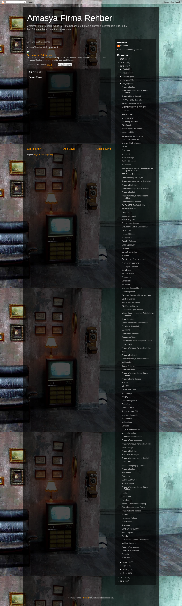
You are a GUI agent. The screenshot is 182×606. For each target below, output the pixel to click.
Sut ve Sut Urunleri (129, 480)
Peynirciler (126, 476)
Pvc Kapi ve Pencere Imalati (133, 259)
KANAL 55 (126, 397)
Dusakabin (126, 277)
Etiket (124, 147)
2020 (122, 59)
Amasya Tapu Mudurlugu (132, 440)
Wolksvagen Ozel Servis (132, 129)
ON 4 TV (125, 212)
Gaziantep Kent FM (130, 121)
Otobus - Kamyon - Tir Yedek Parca (136, 295)
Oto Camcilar (127, 125)
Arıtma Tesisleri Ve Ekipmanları (40, 55)
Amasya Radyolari (129, 185)
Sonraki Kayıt (34, 148)
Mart (125, 566)
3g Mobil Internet (129, 161)
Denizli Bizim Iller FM (130, 139)
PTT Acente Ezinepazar (131, 174)
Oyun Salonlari (128, 319)
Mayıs (125, 84)
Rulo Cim (125, 500)
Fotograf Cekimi (128, 234)
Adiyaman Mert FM (130, 411)
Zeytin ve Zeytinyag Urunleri (133, 465)
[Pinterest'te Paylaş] (70, 64)
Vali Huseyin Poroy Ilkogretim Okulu (137, 341)
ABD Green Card (129, 390)
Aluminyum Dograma (130, 263)
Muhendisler (127, 422)
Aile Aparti (126, 525)
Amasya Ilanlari (128, 87)
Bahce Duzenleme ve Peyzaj (134, 504)
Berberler (125, 248)
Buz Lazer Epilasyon (130, 455)
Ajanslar (125, 111)
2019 (122, 63)
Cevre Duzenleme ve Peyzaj (133, 507)
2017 (122, 578)
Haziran (126, 80)
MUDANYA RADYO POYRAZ (134, 107)
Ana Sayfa (69, 148)
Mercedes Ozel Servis (131, 302)
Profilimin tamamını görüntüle (129, 49)
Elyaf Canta (127, 462)
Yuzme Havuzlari (129, 433)
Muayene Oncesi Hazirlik (132, 288)
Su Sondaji (126, 165)
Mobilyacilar (127, 362)
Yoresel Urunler (128, 483)
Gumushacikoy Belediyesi (132, 178)
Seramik (125, 426)
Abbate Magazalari (129, 400)
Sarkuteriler (126, 281)
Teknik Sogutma (128, 219)
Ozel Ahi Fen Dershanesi (132, 437)
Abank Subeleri (128, 408)
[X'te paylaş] (64, 64)
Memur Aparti (127, 532)
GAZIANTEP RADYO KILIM (133, 205)
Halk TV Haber (128, 274)
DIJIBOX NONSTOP (130, 529)
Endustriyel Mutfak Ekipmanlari (135, 227)
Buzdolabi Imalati (129, 216)
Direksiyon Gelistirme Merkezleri (135, 540)
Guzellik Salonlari (129, 241)
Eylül (125, 69)
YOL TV (125, 383)
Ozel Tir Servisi (128, 299)
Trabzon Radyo (128, 158)
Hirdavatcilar (127, 558)
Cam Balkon (127, 270)
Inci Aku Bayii (127, 447)
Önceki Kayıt (103, 148)
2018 (122, 66)
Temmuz (126, 76)
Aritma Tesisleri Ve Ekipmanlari (135, 323)
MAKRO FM (127, 419)
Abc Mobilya (127, 393)
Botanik (125, 514)
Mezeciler (126, 284)
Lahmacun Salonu (129, 518)
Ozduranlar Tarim (129, 337)
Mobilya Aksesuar (129, 543)
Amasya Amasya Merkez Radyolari (136, 181)
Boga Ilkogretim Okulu (131, 429)
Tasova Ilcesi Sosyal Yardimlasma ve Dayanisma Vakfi (137, 169)
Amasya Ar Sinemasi (130, 333)
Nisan (125, 562)
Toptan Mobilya (128, 366)
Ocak (125, 573)
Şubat (125, 569)
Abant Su (126, 404)
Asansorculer (127, 114)
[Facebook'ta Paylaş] (67, 64)
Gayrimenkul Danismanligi (132, 136)
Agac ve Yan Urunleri (130, 547)
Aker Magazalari (128, 292)
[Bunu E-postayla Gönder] (59, 64)
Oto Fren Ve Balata (130, 306)
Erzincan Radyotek (129, 415)
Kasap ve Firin (128, 132)
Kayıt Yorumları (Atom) (43, 155)
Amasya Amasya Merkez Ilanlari (135, 189)
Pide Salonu (127, 522)
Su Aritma (126, 330)
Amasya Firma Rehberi (70, 18)
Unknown (124, 46)
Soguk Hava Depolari (130, 223)
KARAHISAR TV (129, 209)
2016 (122, 581)
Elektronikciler (128, 118)
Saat (124, 351)
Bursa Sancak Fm (129, 252)
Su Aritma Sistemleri (130, 326)
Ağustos (126, 73)
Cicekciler (126, 154)
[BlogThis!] (62, 64)
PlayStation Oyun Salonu (132, 310)
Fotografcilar (127, 238)
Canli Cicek (126, 496)
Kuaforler (125, 256)
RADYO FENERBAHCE (132, 100)
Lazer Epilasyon (128, 245)
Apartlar (125, 536)
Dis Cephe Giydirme (130, 266)
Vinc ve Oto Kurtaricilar (131, 143)
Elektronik (126, 150)
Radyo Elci (126, 230)
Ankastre (125, 554)
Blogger (86, 598)
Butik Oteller (127, 344)
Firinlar (124, 493)
